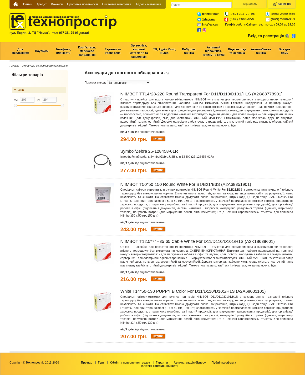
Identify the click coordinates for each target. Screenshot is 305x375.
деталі (84, 33)
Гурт (101, 362)
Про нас (86, 362)
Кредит (41, 4)
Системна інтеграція (116, 4)
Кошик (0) (284, 4)
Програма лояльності (82, 4)
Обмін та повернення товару (130, 362)
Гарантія (162, 362)
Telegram (208, 19)
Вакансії (57, 4)
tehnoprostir (210, 14)
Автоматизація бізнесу (190, 362)
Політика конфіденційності (159, 366)
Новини (27, 4)
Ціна (21, 90)
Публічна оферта (224, 362)
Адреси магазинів (148, 4)
